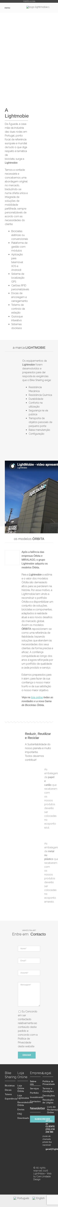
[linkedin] (28, 1173)
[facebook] (28, 1165)
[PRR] (14, 1167)
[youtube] (28, 1181)
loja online (37, 697)
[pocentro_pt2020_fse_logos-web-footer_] (14, 1179)
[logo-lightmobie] (37, 7)
